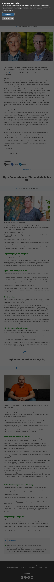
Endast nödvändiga (8, 18)
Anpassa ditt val (8, 21)
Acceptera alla (8, 14)
